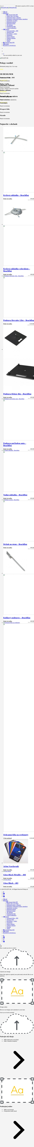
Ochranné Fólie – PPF (12, 918)
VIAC (1, 69)
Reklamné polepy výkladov (14, 905)
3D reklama (10, 912)
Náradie (9, 927)
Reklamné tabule (11, 911)
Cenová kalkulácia (11, 915)
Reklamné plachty (11, 909)
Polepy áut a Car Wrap (12, 903)
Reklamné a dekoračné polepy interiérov (17, 906)
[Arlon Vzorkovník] (15, 863)
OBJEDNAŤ (3, 102)
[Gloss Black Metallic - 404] (7, 871)
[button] (7, 198)
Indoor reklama (11, 924)
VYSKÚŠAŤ (3, 80)
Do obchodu (3, 91)
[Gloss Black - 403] (7, 879)
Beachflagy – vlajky (12, 921)
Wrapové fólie (10, 919)
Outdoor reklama (11, 925)
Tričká (8, 928)
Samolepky (9, 922)
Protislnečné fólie (11, 914)
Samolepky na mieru (12, 908)
